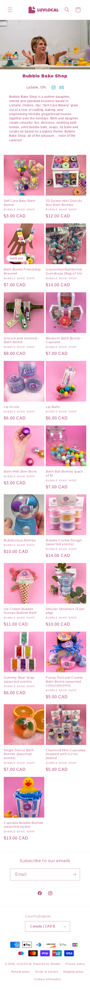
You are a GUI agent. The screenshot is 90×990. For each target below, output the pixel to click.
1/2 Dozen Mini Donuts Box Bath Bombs (64, 203)
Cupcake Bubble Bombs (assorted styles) (23, 825)
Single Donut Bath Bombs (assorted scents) (19, 754)
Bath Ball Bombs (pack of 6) (64, 473)
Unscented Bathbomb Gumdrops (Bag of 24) (64, 271)
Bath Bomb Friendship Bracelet (22, 271)
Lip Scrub (11, 407)
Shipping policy (73, 971)
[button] (10, 9)
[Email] (62, 87)
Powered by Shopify (47, 963)
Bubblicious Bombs (20, 540)
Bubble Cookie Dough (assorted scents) (64, 542)
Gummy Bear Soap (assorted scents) (19, 679)
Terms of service (46, 971)
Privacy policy (75, 963)
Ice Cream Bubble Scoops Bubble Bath (20, 611)
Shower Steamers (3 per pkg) (65, 611)
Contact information (47, 979)
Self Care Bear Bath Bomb (19, 203)
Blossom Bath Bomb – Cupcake (64, 340)
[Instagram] (54, 87)
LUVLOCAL (24, 963)
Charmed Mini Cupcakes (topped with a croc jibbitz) (66, 754)
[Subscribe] (74, 874)
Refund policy (20, 971)
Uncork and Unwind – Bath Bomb (21, 340)
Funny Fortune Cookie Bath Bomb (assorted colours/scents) (64, 681)
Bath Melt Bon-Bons (20, 471)
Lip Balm (53, 407)
